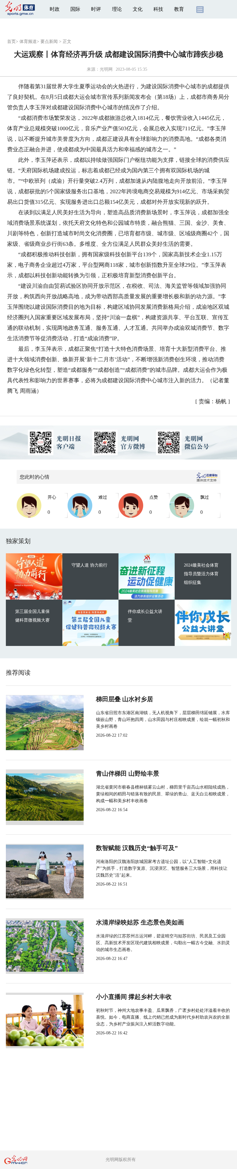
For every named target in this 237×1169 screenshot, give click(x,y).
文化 (138, 9)
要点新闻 (49, 41)
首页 (11, 41)
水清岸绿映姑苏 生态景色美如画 (140, 922)
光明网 (106, 69)
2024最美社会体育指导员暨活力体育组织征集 (201, 574)
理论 (117, 9)
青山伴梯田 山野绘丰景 (127, 773)
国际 (75, 9)
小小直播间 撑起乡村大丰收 (134, 996)
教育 (179, 9)
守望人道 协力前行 (89, 565)
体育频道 (28, 41)
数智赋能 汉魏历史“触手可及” (137, 847)
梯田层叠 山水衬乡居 (124, 699)
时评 (96, 9)
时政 (55, 9)
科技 (158, 9)
